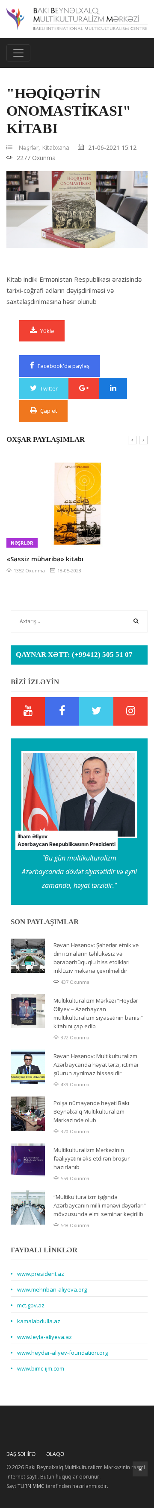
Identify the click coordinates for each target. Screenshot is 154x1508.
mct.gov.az (30, 1305)
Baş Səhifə (21, 1454)
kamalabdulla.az (38, 1321)
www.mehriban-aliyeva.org (52, 1289)
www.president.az (40, 1274)
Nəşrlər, (29, 147)
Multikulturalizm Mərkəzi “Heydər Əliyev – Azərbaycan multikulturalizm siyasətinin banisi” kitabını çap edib (98, 1013)
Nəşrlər (22, 543)
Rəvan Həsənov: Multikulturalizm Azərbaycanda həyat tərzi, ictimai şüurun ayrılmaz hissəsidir (95, 1064)
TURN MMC (31, 1486)
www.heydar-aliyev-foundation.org (62, 1352)
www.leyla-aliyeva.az (44, 1337)
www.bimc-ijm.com (40, 1368)
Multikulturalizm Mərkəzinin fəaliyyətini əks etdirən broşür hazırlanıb (91, 1158)
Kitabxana (55, 147)
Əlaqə (55, 1454)
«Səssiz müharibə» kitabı (44, 558)
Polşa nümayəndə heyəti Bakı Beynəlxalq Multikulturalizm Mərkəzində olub (91, 1111)
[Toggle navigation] (18, 52)
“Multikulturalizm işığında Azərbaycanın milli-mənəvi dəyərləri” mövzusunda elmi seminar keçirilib (99, 1205)
